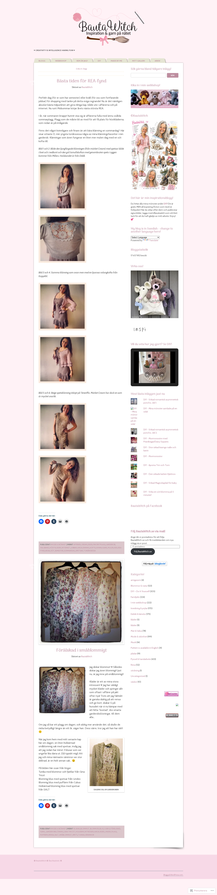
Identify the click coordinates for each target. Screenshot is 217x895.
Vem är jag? (82, 61)
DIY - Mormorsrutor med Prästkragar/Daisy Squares (156, 440)
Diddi (90, 544)
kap (79, 548)
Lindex (108, 832)
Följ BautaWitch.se (143, 551)
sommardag (69, 551)
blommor (94, 829)
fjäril (42, 832)
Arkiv (157, 61)
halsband (44, 548)
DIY (99, 61)
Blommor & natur (139, 585)
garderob (110, 544)
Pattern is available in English (144, 647)
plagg (114, 832)
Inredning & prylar (139, 608)
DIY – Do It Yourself (140, 591)
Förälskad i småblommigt (81, 650)
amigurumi (136, 580)
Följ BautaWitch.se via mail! (148, 531)
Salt (56, 835)
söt (52, 551)
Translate (153, 240)
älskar (77, 829)
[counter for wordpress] (171, 695)
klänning (85, 548)
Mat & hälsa (136, 630)
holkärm (80, 832)
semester (59, 551)
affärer (77, 544)
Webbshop (60, 61)
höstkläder (55, 548)
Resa (133, 664)
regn (47, 551)
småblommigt (65, 835)
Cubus (107, 829)
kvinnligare (101, 548)
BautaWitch (87, 87)
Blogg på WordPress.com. (173, 875)
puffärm (44, 835)
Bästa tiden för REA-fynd (81, 81)
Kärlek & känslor (138, 614)
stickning (135, 670)
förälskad (115, 829)
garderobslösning (54, 832)
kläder (101, 832)
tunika (81, 835)
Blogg (42, 61)
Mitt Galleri (138, 61)
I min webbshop (138, 602)
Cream (84, 544)
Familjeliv (135, 597)
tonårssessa (90, 551)
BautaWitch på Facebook (146, 506)
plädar (134, 653)
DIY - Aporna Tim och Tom (156, 465)
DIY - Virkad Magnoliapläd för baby (160, 482)
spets (75, 835)
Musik (133, 642)
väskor (134, 681)
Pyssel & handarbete (141, 659)
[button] (147, 374)
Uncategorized (138, 676)
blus (101, 829)
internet (66, 548)
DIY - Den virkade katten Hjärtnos (159, 474)
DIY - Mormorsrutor (152, 456)
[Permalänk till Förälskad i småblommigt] (81, 602)
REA (115, 548)
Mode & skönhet (58, 544)
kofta (93, 548)
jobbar (74, 548)
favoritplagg (99, 544)
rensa (51, 835)
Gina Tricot (69, 832)
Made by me (116, 61)
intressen (89, 832)
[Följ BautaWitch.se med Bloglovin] (154, 565)
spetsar (79, 551)
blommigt (84, 829)
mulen (111, 548)
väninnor (89, 835)
